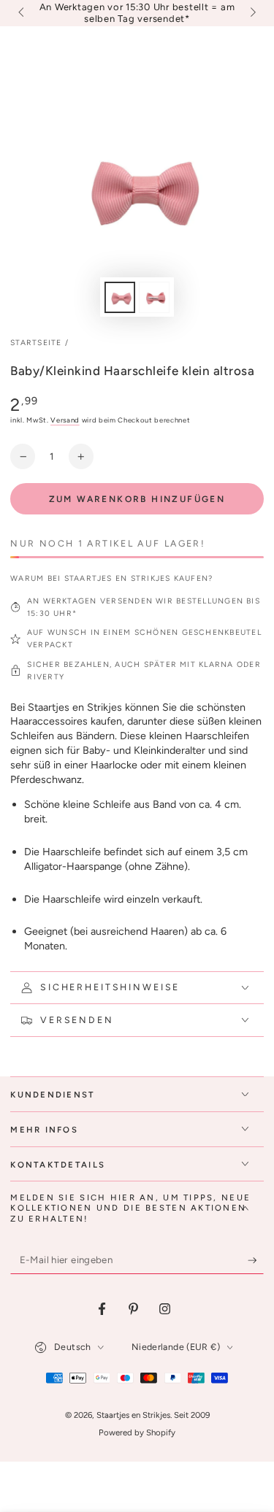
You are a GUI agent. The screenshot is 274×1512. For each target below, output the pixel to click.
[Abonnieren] (256, 1261)
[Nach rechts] (251, 13)
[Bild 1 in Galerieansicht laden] (119, 297)
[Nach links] (22, 13)
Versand (65, 420)
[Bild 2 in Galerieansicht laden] (154, 297)
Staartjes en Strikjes (133, 1415)
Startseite (35, 342)
